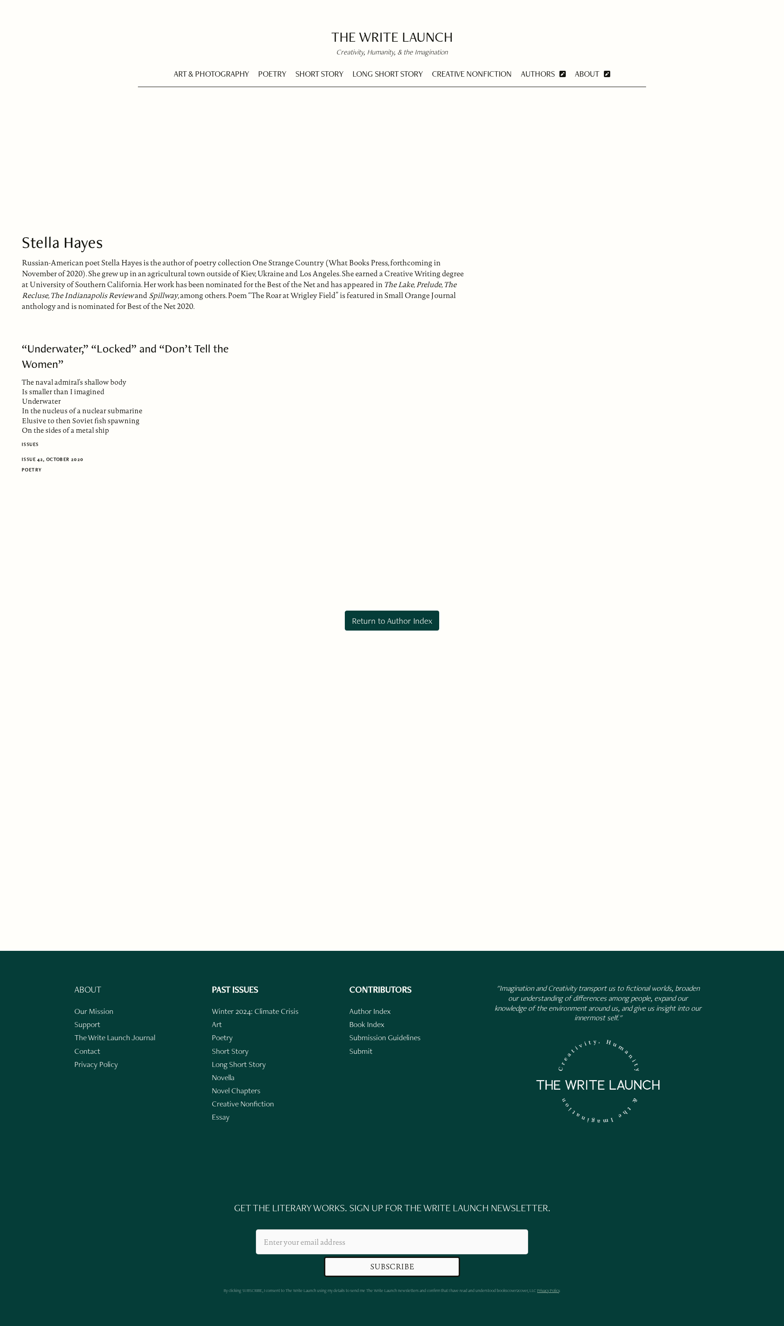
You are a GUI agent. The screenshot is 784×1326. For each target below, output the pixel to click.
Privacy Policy (548, 1290)
